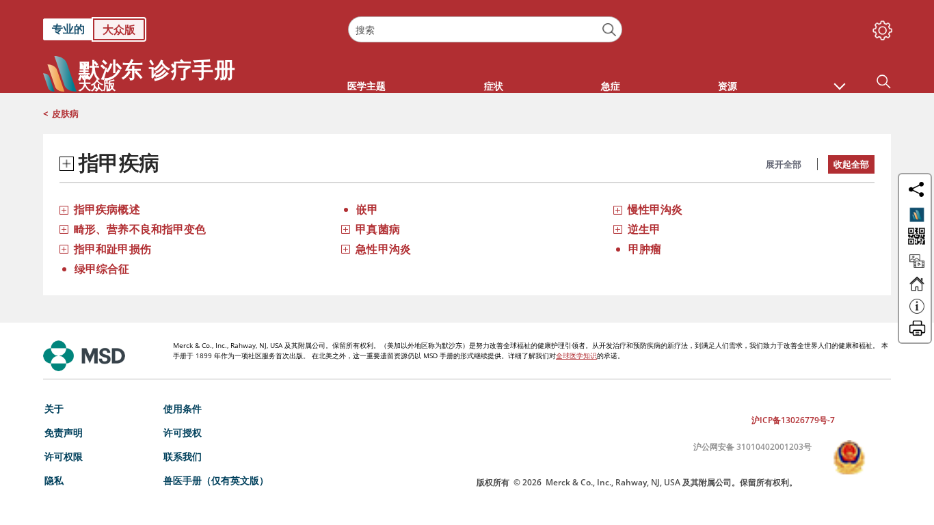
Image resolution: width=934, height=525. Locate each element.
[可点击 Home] (917, 289)
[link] (188, 29)
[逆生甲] (617, 228)
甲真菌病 (377, 229)
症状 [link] (493, 85)
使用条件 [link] (182, 408)
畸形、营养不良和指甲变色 (140, 229)
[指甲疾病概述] (63, 208)
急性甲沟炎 (383, 248)
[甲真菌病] (345, 228)
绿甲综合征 (102, 268)
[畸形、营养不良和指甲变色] (63, 228)
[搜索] (610, 30)
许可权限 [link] (63, 456)
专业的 (68, 28)
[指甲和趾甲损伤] (63, 248)
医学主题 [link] (366, 85)
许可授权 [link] (182, 432)
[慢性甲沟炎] (617, 208)
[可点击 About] (917, 312)
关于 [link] (54, 408)
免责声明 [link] (63, 432)
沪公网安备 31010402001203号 (752, 447)
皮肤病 (65, 113)
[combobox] (485, 29)
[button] (839, 79)
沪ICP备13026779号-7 (793, 420)
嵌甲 (367, 209)
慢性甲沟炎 (655, 209)
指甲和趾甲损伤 (112, 248)
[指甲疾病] (66, 164)
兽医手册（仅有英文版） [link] (216, 480)
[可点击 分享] (916, 189)
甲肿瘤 (644, 248)
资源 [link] (727, 85)
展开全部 (783, 164)
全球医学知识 (576, 355)
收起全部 (851, 164)
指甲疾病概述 (107, 209)
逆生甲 (644, 229)
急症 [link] (610, 85)
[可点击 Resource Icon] (917, 267)
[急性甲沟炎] (345, 248)
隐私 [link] (54, 480)
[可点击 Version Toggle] (917, 214)
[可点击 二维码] (915, 237)
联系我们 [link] (182, 456)
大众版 (119, 29)
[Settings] (880, 27)
